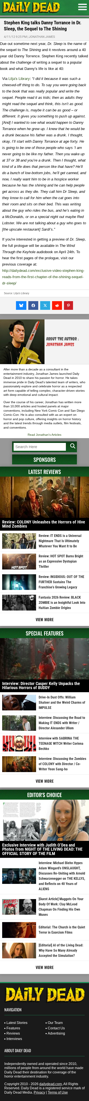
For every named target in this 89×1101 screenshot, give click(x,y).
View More (45, 619)
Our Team (55, 1023)
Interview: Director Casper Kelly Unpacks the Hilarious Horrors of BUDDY (41, 685)
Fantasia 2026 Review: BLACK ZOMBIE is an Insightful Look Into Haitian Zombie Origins (62, 602)
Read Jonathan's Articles (44, 434)
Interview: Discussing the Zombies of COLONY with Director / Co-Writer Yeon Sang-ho (62, 764)
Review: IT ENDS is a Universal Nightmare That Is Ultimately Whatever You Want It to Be (60, 541)
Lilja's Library (19, 79)
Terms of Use (58, 1092)
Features (13, 1028)
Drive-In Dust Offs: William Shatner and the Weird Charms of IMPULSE (62, 702)
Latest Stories (16, 1023)
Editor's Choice (44, 795)
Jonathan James (42, 36)
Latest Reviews (44, 471)
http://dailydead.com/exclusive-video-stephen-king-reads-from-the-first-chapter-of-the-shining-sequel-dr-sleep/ (43, 277)
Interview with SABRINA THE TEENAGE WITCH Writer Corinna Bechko (61, 743)
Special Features (45, 633)
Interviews (14, 1039)
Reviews (13, 1033)
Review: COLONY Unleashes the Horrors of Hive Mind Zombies (43, 524)
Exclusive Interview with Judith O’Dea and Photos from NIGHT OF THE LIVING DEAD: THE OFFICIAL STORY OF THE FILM (42, 849)
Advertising (56, 1033)
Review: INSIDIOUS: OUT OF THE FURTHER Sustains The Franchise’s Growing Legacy (61, 582)
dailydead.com (50, 1084)
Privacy (39, 1092)
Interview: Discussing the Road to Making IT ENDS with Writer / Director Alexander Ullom (62, 723)
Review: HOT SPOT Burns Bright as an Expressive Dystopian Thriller (61, 561)
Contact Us (56, 1028)
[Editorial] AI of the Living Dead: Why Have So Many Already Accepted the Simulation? (61, 950)
